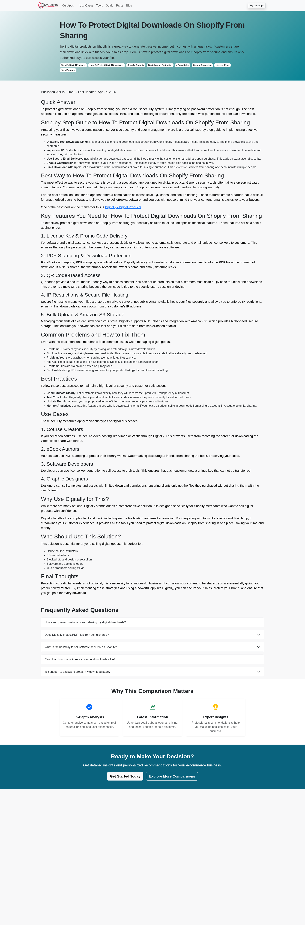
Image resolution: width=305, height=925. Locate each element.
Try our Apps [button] (257, 5)
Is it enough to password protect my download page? (77, 671)
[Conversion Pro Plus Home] (48, 5)
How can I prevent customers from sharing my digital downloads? (85, 622)
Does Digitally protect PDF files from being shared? (77, 634)
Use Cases (86, 5)
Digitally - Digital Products (123, 207)
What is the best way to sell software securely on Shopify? (81, 647)
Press (119, 5)
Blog (129, 5)
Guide (109, 5)
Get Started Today (125, 776)
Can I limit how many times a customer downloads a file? (80, 659)
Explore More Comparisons (172, 776)
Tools (99, 5)
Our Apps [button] (68, 5)
